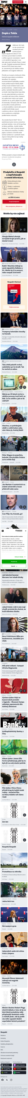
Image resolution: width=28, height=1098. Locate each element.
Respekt (4, 849)
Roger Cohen (5, 243)
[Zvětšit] (14, 15)
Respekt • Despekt (6, 844)
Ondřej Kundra (5, 585)
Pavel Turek (4, 766)
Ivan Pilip (4, 521)
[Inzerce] (14, 147)
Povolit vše (14, 561)
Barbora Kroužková (6, 614)
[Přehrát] (20, 229)
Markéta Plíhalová (6, 372)
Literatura (4, 729)
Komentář (6, 482)
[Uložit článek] (17, 24)
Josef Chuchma (5, 1078)
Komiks (4, 819)
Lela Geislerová (5, 824)
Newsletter (6, 329)
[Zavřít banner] (25, 530)
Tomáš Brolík (5, 462)
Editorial (6, 869)
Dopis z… (4, 29)
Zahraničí (4, 234)
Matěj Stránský (5, 675)
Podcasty (6, 263)
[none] (25, 24)
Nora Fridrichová (6, 643)
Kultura (4, 695)
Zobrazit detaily (19, 557)
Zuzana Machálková (7, 275)
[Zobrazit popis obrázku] (21, 24)
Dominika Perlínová (6, 341)
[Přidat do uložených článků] (24, 229)
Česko (3, 423)
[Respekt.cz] (4, 2)
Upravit (13, 566)
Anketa (4, 1005)
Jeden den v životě (6, 899)
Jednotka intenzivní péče (15, 361)
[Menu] (26, 2)
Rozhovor (4, 452)
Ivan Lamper (5, 956)
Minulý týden (5, 948)
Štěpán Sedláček (6, 403)
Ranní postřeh (7, 511)
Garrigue (12, 329)
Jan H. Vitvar (5, 709)
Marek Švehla (5, 433)
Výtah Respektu (12, 263)
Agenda (4, 924)
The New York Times (13, 243)
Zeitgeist (11, 391)
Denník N (10, 491)
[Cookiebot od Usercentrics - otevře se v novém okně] (16, 531)
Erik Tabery (4, 879)
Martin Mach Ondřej (14, 824)
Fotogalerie (4, 663)
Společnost (4, 572)
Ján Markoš (5, 491)
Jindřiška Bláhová (6, 799)
